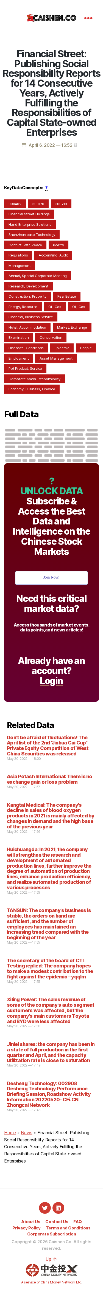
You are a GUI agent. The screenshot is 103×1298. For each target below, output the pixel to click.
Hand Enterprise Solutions (30, 224)
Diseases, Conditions (26, 348)
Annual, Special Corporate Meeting (38, 275)
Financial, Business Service (31, 317)
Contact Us (56, 1221)
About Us (30, 1221)
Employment (19, 358)
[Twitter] (45, 1208)
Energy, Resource (23, 306)
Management (20, 265)
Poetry (58, 245)
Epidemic (62, 348)
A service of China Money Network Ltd (51, 1282)
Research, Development (28, 286)
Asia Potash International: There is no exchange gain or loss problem (49, 779)
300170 (38, 204)
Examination (19, 337)
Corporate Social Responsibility (34, 379)
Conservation (51, 337)
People (86, 348)
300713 (61, 204)
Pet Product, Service (25, 368)
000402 (15, 204)
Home (10, 1132)
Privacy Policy (26, 1228)
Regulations (18, 255)
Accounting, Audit (53, 255)
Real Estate (66, 296)
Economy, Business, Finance (32, 389)
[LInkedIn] (58, 1208)
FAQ (77, 1221)
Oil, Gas (54, 306)
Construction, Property (27, 296)
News (26, 1132)
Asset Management (56, 358)
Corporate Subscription (51, 1234)
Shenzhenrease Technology (32, 234)
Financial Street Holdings (29, 214)
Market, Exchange (72, 327)
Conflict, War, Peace (25, 245)
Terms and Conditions (68, 1228)
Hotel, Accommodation (27, 327)
